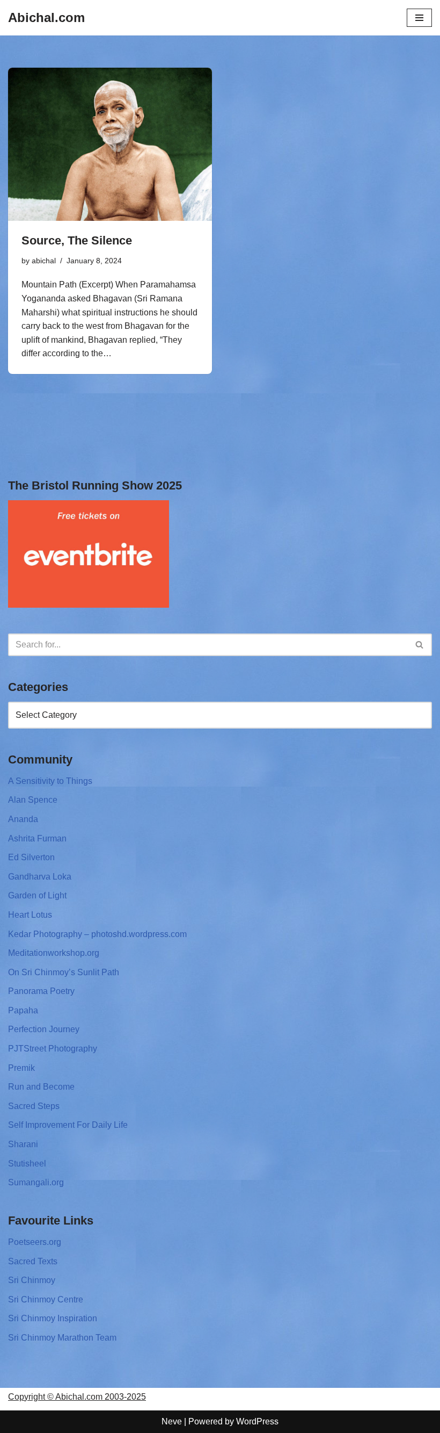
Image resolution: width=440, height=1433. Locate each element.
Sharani (23, 1144)
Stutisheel (27, 1163)
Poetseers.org (34, 1242)
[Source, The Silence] (110, 144)
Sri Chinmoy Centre (45, 1299)
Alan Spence (32, 799)
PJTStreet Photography (52, 1048)
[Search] (420, 644)
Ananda (23, 819)
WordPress (257, 1421)
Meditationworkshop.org (53, 952)
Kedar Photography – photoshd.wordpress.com (97, 934)
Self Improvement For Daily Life (68, 1124)
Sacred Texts (32, 1261)
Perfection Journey (43, 1029)
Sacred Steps (34, 1106)
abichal (44, 260)
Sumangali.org (36, 1182)
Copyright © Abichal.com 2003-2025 (77, 1396)
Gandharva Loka (39, 876)
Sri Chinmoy (31, 1280)
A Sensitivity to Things (50, 781)
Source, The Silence (76, 240)
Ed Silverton (31, 857)
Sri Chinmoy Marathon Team (62, 1337)
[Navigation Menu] (419, 18)
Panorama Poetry (41, 991)
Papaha (23, 1010)
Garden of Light (37, 895)
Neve (172, 1421)
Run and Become (41, 1086)
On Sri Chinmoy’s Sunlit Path (63, 972)
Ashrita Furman (37, 838)
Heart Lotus (30, 914)
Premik (21, 1067)
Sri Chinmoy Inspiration (52, 1318)
